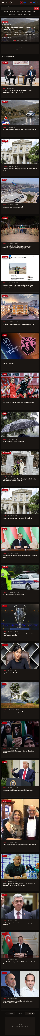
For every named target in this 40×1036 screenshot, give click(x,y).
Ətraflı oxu (6, 37)
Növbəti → (30, 1013)
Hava (25, 14)
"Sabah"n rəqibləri (8, 363)
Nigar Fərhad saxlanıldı (10, 673)
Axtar (36, 8)
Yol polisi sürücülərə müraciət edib (13, 595)
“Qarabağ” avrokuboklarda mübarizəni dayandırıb (18, 402)
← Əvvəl (10, 1013)
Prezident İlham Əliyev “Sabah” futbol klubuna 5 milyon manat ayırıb (20, 556)
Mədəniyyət (12, 14)
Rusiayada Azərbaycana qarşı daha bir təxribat (17, 518)
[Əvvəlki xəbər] (2, 30)
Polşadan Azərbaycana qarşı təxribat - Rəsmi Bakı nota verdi (20, 169)
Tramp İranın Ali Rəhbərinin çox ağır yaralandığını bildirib (18, 751)
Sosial (19, 11)
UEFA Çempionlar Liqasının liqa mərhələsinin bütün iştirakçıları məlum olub (18, 634)
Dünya (34, 11)
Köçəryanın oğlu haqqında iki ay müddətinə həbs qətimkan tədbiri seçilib (18, 1002)
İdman (24, 11)
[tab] (13, 40)
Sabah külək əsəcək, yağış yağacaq (13, 441)
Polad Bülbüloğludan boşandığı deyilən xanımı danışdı (19, 845)
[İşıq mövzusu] (11, 2)
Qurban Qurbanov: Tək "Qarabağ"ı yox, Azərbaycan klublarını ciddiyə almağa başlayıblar (19, 884)
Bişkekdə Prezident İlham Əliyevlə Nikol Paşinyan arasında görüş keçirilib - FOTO (18, 91)
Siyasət (6, 11)
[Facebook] (34, 2)
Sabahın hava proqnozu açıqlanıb (13, 207)
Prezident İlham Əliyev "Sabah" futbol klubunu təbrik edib (19, 962)
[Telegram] (37, 2)
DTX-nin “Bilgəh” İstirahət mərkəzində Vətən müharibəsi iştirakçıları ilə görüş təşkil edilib (17, 247)
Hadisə (29, 11)
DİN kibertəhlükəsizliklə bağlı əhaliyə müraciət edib (19, 324)
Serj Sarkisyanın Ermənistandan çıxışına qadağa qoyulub (17, 923)
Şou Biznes (20, 14)
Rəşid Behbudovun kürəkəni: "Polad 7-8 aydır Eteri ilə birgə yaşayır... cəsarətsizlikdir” (19, 479)
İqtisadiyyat (12, 11)
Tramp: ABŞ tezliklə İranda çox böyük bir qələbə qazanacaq (18, 791)
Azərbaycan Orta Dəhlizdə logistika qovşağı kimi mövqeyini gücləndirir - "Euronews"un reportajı (18, 286)
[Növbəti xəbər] (37, 30)
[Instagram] (30, 2)
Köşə (30, 14)
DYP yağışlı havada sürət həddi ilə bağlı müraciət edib (19, 28)
